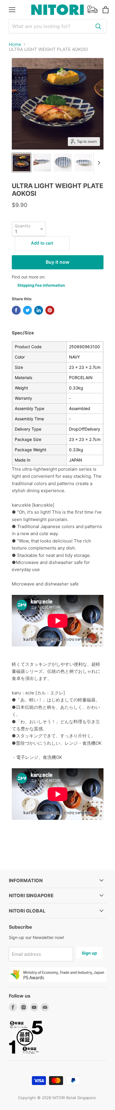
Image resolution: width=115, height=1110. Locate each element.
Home (15, 44)
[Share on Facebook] (16, 310)
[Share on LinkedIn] (38, 310)
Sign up (89, 952)
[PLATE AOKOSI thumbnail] (21, 162)
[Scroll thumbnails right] (98, 163)
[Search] (98, 26)
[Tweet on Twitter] (27, 310)
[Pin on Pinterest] (49, 310)
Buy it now (57, 262)
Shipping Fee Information (41, 285)
